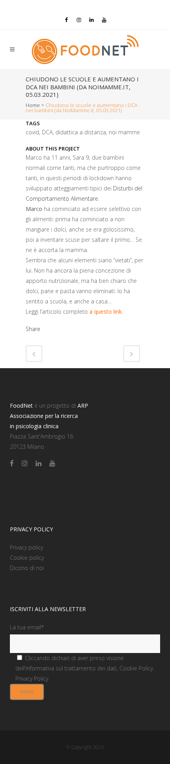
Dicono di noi (27, 568)
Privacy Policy (31, 678)
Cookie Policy (136, 668)
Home (33, 105)
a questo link (105, 311)
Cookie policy (27, 557)
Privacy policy (26, 547)
